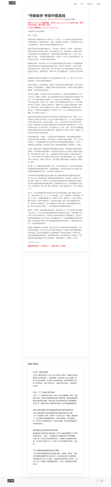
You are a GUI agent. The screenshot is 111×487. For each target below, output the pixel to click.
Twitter (98, 4)
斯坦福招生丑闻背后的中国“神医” (45, 430)
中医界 (56, 19)
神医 (49, 19)
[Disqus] (55, 284)
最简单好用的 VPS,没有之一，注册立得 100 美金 (47, 246)
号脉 (52, 19)
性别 (62, 19)
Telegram (90, 4)
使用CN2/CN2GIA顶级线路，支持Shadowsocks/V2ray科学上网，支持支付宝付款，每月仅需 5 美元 (55, 24)
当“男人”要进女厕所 (40, 372)
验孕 (59, 19)
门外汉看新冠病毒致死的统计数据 (46, 450)
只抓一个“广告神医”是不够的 (44, 392)
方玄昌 (31, 19)
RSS (82, 4)
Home (75, 4)
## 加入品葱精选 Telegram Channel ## (43, 28)
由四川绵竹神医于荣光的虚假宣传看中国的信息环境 (53, 410)
